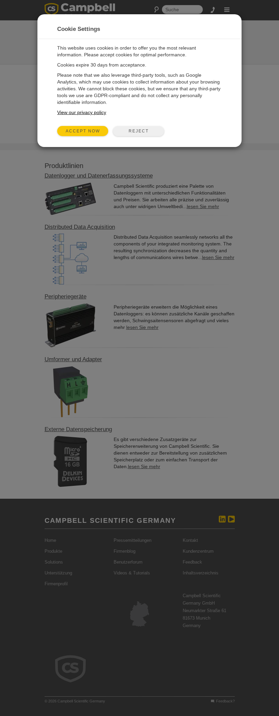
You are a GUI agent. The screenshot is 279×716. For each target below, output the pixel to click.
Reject (139, 131)
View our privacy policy (81, 112)
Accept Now (83, 131)
